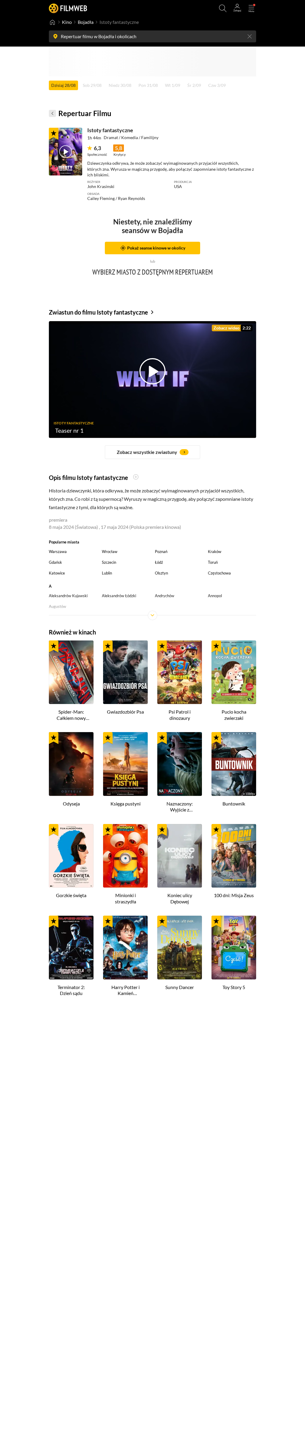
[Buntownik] (233, 764)
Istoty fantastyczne (110, 130)
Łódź (159, 562)
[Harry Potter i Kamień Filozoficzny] (125, 947)
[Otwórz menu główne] (251, 8)
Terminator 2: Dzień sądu (71, 990)
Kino (67, 22)
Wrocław (109, 551)
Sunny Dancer (179, 987)
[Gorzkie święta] (71, 856)
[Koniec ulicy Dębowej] (179, 856)
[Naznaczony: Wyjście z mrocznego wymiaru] (179, 764)
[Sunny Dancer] (179, 947)
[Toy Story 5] (233, 947)
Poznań (161, 551)
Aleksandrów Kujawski (68, 595)
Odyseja (71, 803)
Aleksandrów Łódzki (119, 595)
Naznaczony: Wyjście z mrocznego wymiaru (179, 807)
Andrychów (164, 595)
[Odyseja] (71, 764)
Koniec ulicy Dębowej (179, 898)
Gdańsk (55, 562)
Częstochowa (219, 573)
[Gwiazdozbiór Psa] (125, 672)
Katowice (57, 573)
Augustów (57, 606)
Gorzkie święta (71, 895)
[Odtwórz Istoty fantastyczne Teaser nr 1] (65, 151)
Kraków (214, 551)
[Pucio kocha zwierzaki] (233, 672)
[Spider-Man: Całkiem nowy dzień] (71, 672)
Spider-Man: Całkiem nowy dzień (71, 715)
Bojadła (86, 22)
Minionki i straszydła (125, 898)
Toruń (213, 562)
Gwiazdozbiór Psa (125, 711)
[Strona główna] (52, 22)
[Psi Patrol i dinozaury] (179, 672)
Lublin (107, 573)
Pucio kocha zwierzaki (234, 715)
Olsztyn (161, 573)
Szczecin (109, 562)
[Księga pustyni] (125, 764)
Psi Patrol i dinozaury (180, 715)
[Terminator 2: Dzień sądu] (71, 947)
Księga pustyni (126, 803)
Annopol (215, 595)
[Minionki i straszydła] (125, 856)
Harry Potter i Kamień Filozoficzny (125, 990)
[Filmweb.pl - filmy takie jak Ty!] (68, 8)
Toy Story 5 (233, 987)
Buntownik (233, 803)
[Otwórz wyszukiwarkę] (223, 8)
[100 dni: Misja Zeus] (233, 856)
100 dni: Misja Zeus (234, 895)
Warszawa (58, 551)
